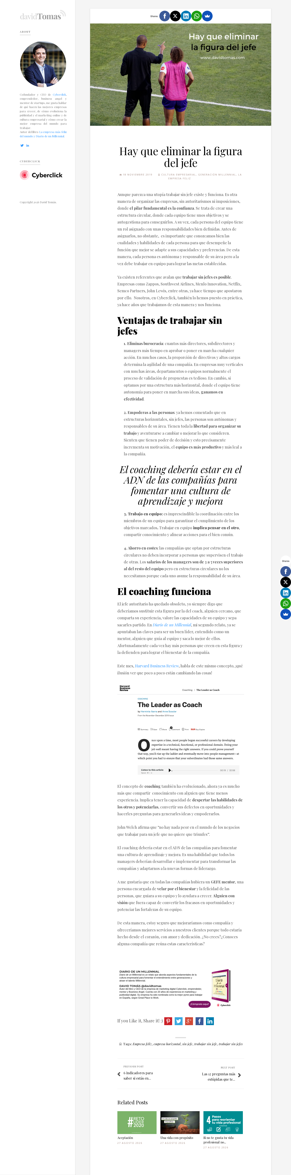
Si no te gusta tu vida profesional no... (218, 1140)
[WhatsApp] (196, 16)
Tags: (127, 1044)
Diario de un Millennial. (50, 136)
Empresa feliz (142, 1044)
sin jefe (187, 1044)
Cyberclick (59, 94)
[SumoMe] (207, 16)
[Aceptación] (137, 1122)
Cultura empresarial (178, 174)
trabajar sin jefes (231, 1044)
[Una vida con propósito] (180, 1122)
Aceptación (125, 1138)
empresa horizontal (167, 1044)
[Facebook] (164, 16)
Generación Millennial (217, 174)
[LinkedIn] (186, 16)
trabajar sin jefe (205, 1044)
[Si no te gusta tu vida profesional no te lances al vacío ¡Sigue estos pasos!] (223, 1122)
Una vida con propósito (176, 1138)
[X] (175, 16)
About (25, 31)
